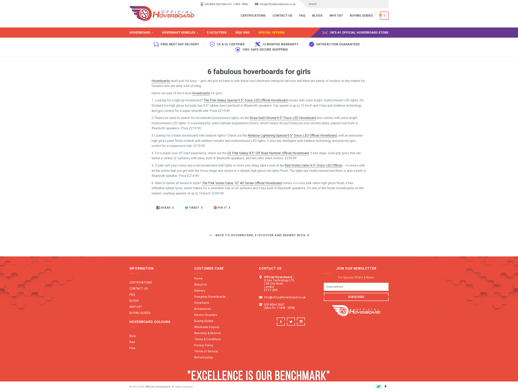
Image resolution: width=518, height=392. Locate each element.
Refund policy (203, 357)
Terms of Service (206, 351)
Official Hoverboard (157, 386)
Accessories (202, 308)
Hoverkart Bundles (184, 32)
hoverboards (201, 93)
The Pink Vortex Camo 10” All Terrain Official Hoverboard (242, 183)
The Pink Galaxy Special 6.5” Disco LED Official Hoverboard (246, 100)
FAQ (302, 15)
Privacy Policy (203, 345)
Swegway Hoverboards (210, 296)
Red (132, 342)
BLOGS (317, 15)
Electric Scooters (206, 315)
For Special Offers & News (356, 277)
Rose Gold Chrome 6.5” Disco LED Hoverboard (283, 118)
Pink (132, 348)
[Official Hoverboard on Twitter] (291, 324)
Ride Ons (242, 32)
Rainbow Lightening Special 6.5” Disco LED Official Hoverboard (292, 135)
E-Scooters (217, 32)
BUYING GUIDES (361, 15)
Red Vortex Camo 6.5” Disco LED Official (313, 165)
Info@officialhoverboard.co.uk (277, 4)
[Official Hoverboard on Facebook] (281, 324)
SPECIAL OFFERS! (271, 32)
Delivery (199, 290)
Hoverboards (161, 81)
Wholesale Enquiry (206, 327)
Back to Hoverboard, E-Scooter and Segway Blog (260, 235)
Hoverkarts (201, 302)
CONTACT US (282, 15)
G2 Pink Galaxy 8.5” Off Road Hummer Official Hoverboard (268, 153)
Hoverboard (145, 32)
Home (198, 278)
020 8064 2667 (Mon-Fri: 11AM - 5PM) (226, 4)
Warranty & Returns (207, 333)
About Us (200, 284)
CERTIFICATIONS (253, 15)
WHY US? (336, 15)
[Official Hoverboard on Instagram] (301, 324)
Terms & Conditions (207, 339)
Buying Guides (204, 321)
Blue (133, 336)
